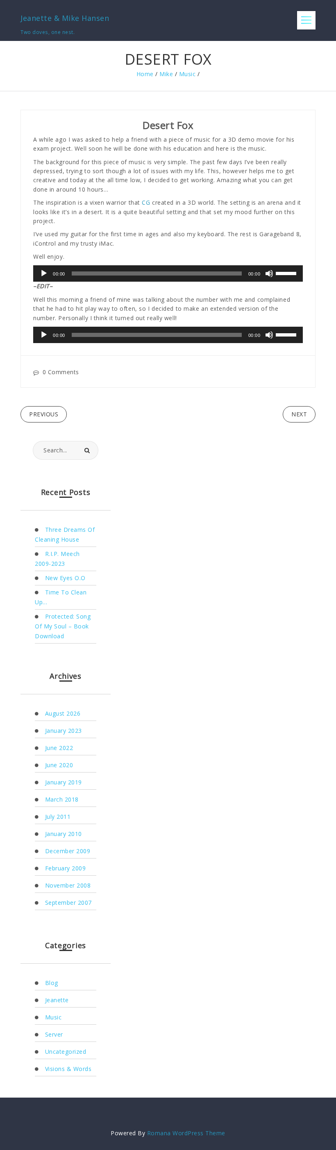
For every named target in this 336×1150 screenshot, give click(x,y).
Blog (51, 983)
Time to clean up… (60, 597)
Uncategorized (65, 1051)
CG (146, 202)
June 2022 (59, 748)
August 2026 (62, 713)
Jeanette (57, 1000)
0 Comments (61, 372)
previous (43, 414)
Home (145, 74)
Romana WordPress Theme (186, 1133)
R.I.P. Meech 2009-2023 (57, 558)
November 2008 (68, 885)
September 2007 (68, 902)
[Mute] (269, 273)
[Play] (44, 273)
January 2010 (63, 834)
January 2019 (63, 782)
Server (54, 1034)
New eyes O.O (65, 578)
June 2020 (59, 765)
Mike (166, 74)
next (299, 414)
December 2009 (67, 851)
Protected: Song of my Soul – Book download (63, 626)
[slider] (287, 272)
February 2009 (65, 868)
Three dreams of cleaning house (65, 534)
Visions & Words (68, 1069)
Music (187, 74)
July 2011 (57, 816)
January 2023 (63, 730)
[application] (168, 273)
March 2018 (62, 799)
